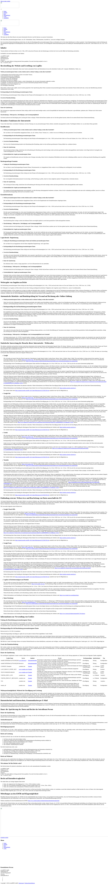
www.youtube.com (23, 669)
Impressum (21, 883)
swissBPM (6, 18)
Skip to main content (5, 1)
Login (5, 16)
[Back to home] (10, 7)
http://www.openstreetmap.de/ (29, 602)
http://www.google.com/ (27, 359)
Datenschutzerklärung (30, 883)
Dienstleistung (7, 15)
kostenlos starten (4, 837)
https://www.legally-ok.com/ (38, 583)
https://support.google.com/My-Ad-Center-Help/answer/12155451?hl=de (32, 390)
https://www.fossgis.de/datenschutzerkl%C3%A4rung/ (72, 613)
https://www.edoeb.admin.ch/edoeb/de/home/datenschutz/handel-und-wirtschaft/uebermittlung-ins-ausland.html (51, 361)
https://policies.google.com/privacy (68, 388)
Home (5, 11)
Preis (5, 14)
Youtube (30, 666)
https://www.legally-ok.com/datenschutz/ (69, 595)
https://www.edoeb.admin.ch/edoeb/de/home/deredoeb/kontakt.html (43, 800)
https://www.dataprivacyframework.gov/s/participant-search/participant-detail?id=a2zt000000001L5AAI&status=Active (45, 422)
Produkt (5, 12)
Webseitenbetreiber (32, 660)
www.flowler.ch (22, 660)
